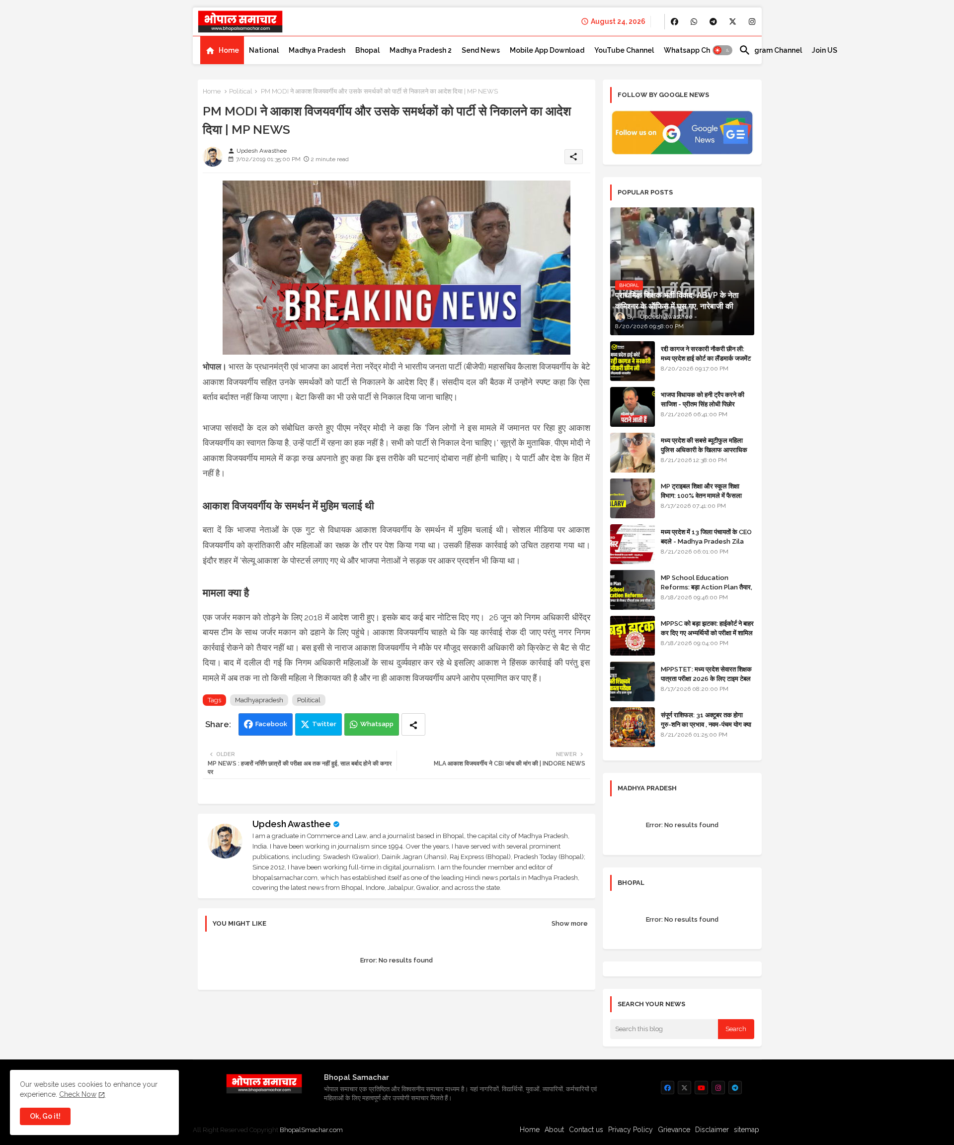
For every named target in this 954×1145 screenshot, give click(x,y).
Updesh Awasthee (291, 824)
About (554, 1130)
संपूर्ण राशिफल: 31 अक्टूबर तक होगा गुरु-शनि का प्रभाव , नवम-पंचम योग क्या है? (706, 724)
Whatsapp (377, 724)
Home (229, 50)
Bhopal (367, 50)
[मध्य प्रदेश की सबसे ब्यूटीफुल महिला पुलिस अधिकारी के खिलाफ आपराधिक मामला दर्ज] (632, 453)
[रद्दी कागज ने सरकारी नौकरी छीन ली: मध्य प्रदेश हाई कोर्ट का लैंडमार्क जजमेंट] (632, 361)
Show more (570, 923)
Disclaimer (712, 1130)
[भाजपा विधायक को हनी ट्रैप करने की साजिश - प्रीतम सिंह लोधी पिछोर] (632, 407)
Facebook (271, 724)
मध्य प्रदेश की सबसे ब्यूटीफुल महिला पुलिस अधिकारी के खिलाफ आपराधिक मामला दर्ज (704, 449)
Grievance (674, 1130)
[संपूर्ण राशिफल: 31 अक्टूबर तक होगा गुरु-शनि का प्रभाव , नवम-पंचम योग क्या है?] (632, 727)
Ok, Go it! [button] (45, 1116)
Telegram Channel (770, 50)
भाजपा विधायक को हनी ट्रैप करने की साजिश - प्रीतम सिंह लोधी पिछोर (702, 399)
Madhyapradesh (259, 700)
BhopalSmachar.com (311, 1130)
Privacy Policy (630, 1130)
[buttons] (674, 21)
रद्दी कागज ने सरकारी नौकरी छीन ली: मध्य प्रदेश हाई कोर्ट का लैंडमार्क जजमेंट (706, 353)
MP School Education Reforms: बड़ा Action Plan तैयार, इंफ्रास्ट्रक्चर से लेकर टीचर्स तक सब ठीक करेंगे (706, 591)
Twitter (324, 724)
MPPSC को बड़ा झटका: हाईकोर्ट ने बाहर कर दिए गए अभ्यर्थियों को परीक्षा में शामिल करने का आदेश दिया (707, 632)
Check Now (77, 1094)
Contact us (586, 1130)
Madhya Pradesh (317, 50)
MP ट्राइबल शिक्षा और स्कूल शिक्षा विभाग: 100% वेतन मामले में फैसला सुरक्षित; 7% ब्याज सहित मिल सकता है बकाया (704, 499)
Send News (481, 50)
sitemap (746, 1130)
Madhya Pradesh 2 (421, 50)
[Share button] (413, 724)
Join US (824, 50)
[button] (722, 50)
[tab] (222, 50)
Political (240, 91)
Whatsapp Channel (696, 50)
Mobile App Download (547, 50)
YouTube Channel (624, 50)
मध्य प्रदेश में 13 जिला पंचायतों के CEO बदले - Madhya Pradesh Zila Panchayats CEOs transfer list (706, 545)
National (264, 50)
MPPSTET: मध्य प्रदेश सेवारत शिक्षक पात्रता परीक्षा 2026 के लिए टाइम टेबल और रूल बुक (706, 678)
